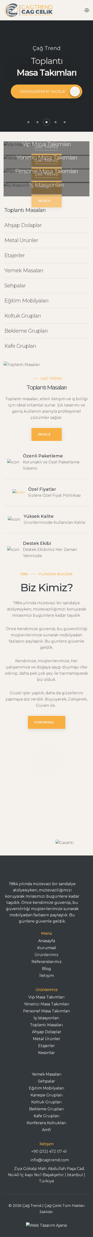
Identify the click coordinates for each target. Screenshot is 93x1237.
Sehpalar (46, 1081)
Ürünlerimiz (46, 954)
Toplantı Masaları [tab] (25, 210)
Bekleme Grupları (46, 1109)
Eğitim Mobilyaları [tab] (26, 300)
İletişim (46, 975)
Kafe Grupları (47, 1116)
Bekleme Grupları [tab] (26, 331)
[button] (28, 122)
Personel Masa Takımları (46, 1011)
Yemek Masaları (47, 1074)
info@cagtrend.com (49, 1160)
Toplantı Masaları (46, 1025)
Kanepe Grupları (47, 1095)
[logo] (46, 1225)
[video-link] (46, 761)
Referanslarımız (46, 961)
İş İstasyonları (46, 1018)
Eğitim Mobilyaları (46, 1088)
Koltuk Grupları (46, 1102)
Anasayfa (46, 941)
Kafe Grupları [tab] (20, 346)
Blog (46, 968)
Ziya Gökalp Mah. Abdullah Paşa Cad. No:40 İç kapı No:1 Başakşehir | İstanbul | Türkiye (46, 1174)
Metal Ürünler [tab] (21, 240)
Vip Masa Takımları (46, 997)
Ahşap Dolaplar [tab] (23, 225)
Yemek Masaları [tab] (23, 270)
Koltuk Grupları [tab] (22, 316)
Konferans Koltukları (46, 1123)
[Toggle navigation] (86, 10)
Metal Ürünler (46, 1039)
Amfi (46, 1130)
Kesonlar (46, 1052)
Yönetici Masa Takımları (46, 1004)
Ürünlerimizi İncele (42, 91)
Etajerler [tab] (14, 255)
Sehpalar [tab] (15, 285)
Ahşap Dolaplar (46, 1032)
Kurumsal (46, 948)
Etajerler (46, 1045)
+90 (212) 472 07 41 (49, 1151)
